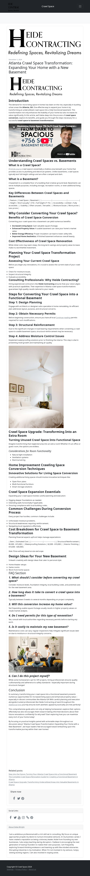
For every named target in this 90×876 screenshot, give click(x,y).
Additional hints (15, 704)
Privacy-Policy (21, 869)
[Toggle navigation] (80, 6)
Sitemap (10, 869)
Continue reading (63, 317)
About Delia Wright (16, 827)
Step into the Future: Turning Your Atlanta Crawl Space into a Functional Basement (43, 774)
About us (32, 869)
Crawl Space (48, 6)
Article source (16, 169)
